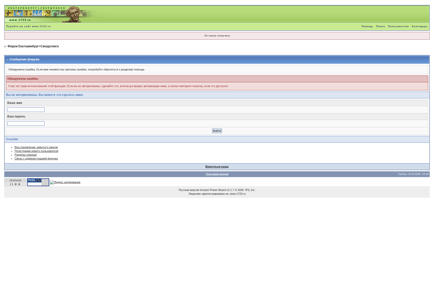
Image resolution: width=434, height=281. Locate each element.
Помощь (367, 26)
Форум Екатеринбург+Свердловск (33, 46)
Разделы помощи (26, 154)
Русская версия (189, 189)
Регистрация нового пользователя (36, 150)
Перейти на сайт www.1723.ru (28, 26)
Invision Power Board (213, 189)
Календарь (420, 26)
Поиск (380, 26)
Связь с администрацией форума (36, 158)
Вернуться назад (217, 166)
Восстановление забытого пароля (36, 147)
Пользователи (398, 26)
